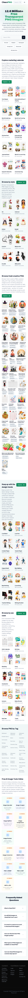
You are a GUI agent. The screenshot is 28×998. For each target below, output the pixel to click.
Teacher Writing (6, 602)
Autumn (6, 42)
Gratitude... (12, 361)
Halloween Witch (21, 734)
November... (11, 391)
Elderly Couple (12, 314)
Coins (17, 456)
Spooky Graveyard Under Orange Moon (21, 360)
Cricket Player (5, 551)
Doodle (4, 263)
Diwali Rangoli (5, 765)
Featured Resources (4, 976)
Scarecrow (18, 46)
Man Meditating (12, 364)
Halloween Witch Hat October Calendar (4, 311)
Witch (11, 738)
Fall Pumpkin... (22, 391)
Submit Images (12, 973)
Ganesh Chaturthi (6, 171)
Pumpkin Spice (5, 736)
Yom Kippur (5, 99)
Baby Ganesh (22, 762)
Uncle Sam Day (19, 171)
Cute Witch (21, 738)
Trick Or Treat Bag (22, 754)
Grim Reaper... (4, 346)
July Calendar (13, 426)
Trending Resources (4, 969)
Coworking (18, 585)
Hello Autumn (22, 376)
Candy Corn (10, 46)
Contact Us (22, 976)
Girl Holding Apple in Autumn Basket (13, 343)
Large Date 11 (4, 409)
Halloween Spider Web (4, 754)
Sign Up (13, 970)
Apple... (12, 329)
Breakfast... (5, 441)
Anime (3, 229)
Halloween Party (12, 754)
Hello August (5, 456)
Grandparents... (12, 312)
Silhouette (18, 263)
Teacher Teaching (4, 762)
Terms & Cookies (21, 973)
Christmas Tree (13, 769)
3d (2, 211)
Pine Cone (12, 741)
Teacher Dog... (22, 346)
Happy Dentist (20, 440)
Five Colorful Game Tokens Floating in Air (20, 454)
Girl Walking (13, 330)
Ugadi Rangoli (4, 425)
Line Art (4, 246)
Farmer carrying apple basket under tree (5, 360)
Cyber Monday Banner (5, 769)
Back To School (19, 684)
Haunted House (5, 758)
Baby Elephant (12, 408)
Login (12, 968)
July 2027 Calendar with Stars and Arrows (12, 423)
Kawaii (16, 229)
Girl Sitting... (12, 345)
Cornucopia (4, 739)
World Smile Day (6, 118)
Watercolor (18, 246)
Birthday (17, 649)
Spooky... (19, 361)
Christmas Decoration (21, 771)
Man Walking (18, 568)
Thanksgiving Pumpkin (5, 747)
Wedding (4, 666)
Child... (20, 330)
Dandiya (4, 743)
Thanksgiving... (5, 439)
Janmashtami (5, 154)
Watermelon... (5, 458)
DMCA (20, 970)
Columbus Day (13, 744)
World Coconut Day (20, 154)
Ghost (19, 426)
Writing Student (19, 602)
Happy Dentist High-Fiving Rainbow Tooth (22, 437)
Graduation (5, 684)
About (21, 968)
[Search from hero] (23, 37)
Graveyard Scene (12, 379)
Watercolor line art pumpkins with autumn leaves (22, 390)
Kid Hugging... (22, 312)
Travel (16, 718)
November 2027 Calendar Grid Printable (12, 390)
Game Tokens (19, 458)
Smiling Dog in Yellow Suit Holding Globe (23, 344)
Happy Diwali (5, 568)
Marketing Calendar (4, 980)
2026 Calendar (6, 649)
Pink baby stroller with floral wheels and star (13, 438)
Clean (7, 2)
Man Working (5, 585)
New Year (4, 718)
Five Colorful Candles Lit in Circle (20, 405)
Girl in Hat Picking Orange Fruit (5, 327)
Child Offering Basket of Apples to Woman (21, 327)
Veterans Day (13, 765)
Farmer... (4, 363)
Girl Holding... (13, 347)
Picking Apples (22, 329)
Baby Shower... (4, 473)
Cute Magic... (4, 377)
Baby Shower (12, 407)
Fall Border (13, 758)
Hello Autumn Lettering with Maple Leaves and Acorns (21, 375)
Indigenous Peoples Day (22, 746)
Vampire (13, 42)
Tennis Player (18, 551)
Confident (4, 533)
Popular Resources (4, 972)
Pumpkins (21, 393)
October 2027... (4, 313)
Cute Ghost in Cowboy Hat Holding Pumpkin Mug (22, 423)
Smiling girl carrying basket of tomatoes (13, 327)
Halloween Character (12, 734)
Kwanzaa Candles (20, 408)
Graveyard (21, 42)
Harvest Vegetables (21, 758)
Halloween (4, 733)
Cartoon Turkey (14, 747)
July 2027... (12, 424)
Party (16, 666)
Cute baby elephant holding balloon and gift (12, 406)
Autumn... (21, 378)
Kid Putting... (5, 329)
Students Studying (12, 762)
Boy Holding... (22, 314)
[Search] (20, 2)
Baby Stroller (14, 441)
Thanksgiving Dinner (22, 766)
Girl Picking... (5, 330)
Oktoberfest (14, 50)
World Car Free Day (20, 118)
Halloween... (4, 391)
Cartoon (17, 211)
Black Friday (22, 750)
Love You (17, 533)
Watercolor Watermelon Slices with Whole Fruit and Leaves (8, 454)
